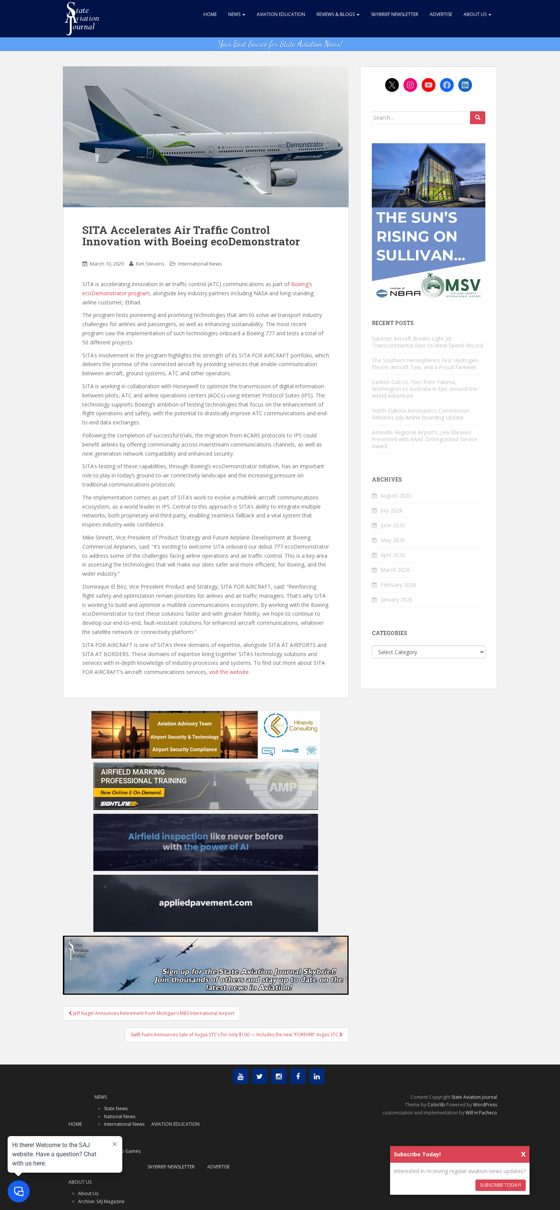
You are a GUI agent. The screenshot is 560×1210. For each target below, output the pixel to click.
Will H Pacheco (481, 1112)
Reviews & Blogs (336, 14)
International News (200, 263)
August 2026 (396, 495)
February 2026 (398, 584)
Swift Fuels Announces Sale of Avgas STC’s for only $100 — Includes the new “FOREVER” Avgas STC (235, 1034)
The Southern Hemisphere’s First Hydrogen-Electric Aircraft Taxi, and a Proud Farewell (426, 364)
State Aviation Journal (474, 1097)
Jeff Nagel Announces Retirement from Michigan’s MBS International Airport (153, 1013)
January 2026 (397, 599)
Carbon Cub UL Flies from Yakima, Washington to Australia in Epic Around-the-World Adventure (425, 388)
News (235, 14)
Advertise (441, 14)
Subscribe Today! (500, 1185)
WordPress (485, 1104)
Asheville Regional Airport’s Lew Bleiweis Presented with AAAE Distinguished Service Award (424, 439)
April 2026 (393, 555)
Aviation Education (281, 14)
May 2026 (393, 540)
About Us (476, 14)
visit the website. (229, 671)
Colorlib (436, 1104)
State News (116, 1108)
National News (119, 1116)
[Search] (477, 117)
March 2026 (395, 569)
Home (210, 14)
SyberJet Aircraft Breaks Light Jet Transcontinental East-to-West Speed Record (427, 342)
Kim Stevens (150, 263)
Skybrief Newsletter (394, 14)
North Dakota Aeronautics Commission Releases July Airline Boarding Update (420, 414)
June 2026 (393, 525)
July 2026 (392, 510)
